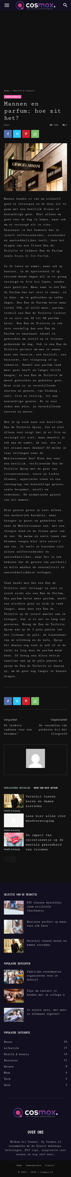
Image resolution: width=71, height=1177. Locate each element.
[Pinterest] (26, 134)
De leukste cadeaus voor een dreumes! (18, 729)
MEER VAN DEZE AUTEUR (46, 787)
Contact (50, 1165)
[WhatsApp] (35, 134)
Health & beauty (24, 90)
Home (6, 90)
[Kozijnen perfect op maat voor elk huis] (14, 927)
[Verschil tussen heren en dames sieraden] (14, 801)
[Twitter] (17, 134)
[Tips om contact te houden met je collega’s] (14, 996)
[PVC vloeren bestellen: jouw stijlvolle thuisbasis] (14, 908)
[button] (6, 5)
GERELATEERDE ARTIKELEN (17, 787)
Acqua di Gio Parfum (31, 255)
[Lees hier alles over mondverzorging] (14, 820)
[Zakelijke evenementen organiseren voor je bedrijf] (14, 977)
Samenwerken (33, 1165)
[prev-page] (6, 859)
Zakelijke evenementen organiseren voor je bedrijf (44, 975)
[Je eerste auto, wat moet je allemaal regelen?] (14, 1015)
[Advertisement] (35, 48)
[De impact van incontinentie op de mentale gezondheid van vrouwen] (14, 839)
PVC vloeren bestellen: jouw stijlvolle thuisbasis (45, 906)
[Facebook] (8, 134)
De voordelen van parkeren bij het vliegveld (52, 729)
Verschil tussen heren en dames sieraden (40, 801)
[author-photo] (35, 768)
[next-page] (12, 859)
